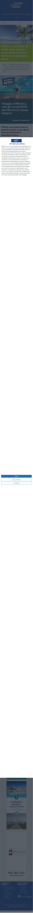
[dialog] (16, 457)
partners (10, 146)
